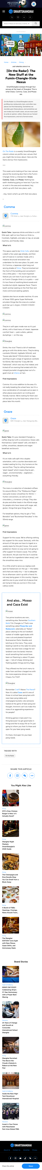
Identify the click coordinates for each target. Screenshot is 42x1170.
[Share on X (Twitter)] (17, 775)
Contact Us (16, 1150)
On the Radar (9, 756)
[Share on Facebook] (10, 775)
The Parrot (30, 690)
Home (6, 62)
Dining (21, 62)
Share (31, 1166)
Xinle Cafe (24, 251)
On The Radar (8, 151)
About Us (7, 1150)
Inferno (17, 373)
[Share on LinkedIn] (32, 775)
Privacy (34, 1150)
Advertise (26, 1150)
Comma (9, 207)
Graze (8, 411)
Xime (19, 268)
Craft (17, 690)
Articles (13, 62)
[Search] (36, 23)
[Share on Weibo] (24, 775)
